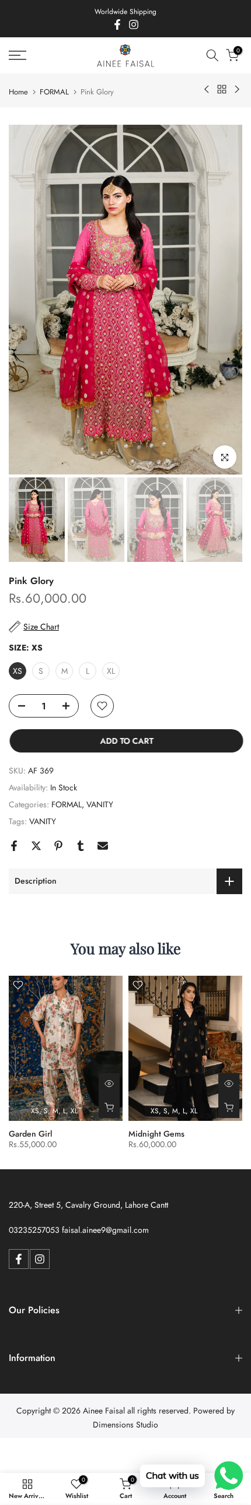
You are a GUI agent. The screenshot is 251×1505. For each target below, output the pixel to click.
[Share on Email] (102, 846)
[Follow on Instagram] (133, 24)
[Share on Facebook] (14, 846)
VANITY (99, 804)
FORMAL (54, 92)
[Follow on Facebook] (117, 24)
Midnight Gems (156, 1134)
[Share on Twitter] (36, 846)
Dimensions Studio (125, 1424)
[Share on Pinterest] (58, 846)
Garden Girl (30, 1134)
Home (18, 92)
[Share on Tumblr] (80, 846)
